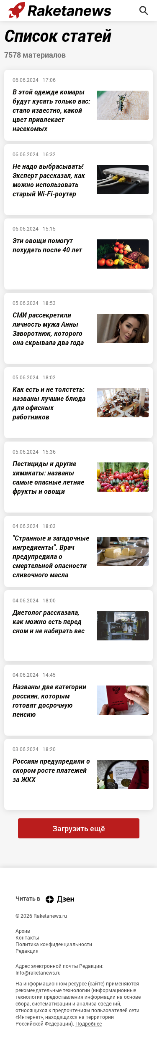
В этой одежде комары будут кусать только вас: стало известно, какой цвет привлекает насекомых (51, 110)
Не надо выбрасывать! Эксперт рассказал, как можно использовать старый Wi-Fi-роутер (49, 180)
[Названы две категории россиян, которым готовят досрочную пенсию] (123, 700)
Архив (22, 930)
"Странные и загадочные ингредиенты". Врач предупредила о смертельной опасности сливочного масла (51, 556)
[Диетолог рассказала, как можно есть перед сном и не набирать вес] (123, 625)
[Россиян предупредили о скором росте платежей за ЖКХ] (123, 774)
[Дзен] (59, 899)
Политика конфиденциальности (53, 944)
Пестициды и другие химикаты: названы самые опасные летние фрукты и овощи (48, 477)
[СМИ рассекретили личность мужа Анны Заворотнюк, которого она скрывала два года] (123, 328)
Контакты (27, 937)
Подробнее (88, 1023)
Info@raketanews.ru (38, 972)
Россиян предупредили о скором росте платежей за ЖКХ (51, 770)
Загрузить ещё (78, 828)
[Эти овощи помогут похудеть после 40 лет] (123, 254)
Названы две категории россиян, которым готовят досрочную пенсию (49, 700)
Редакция (27, 950)
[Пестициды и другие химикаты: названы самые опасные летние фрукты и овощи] (123, 477)
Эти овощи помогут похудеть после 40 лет (47, 245)
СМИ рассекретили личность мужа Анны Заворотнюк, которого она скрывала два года (48, 328)
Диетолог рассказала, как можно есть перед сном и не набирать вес (49, 621)
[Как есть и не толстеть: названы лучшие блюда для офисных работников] (123, 402)
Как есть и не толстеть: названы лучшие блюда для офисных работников (49, 403)
